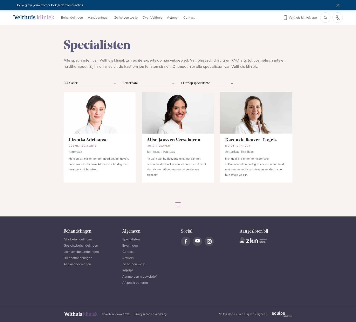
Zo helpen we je (126, 17)
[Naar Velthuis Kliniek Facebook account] (185, 241)
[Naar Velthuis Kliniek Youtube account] (197, 241)
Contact (189, 17)
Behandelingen (72, 17)
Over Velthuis (152, 17)
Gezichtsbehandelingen (81, 246)
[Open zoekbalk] (325, 17)
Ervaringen (130, 246)
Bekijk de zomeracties (67, 5)
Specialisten (131, 239)
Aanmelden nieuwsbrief (139, 276)
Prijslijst (127, 270)
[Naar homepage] (33, 17)
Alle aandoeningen (77, 264)
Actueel (172, 17)
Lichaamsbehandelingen (81, 252)
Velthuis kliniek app (303, 17)
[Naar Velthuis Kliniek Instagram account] (209, 241)
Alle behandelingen (78, 239)
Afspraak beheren (135, 283)
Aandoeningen (98, 17)
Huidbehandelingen (78, 258)
